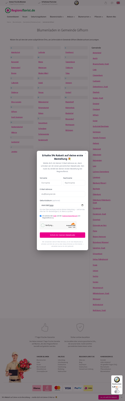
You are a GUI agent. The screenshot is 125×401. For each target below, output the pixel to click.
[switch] (117, 391)
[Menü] (121, 376)
